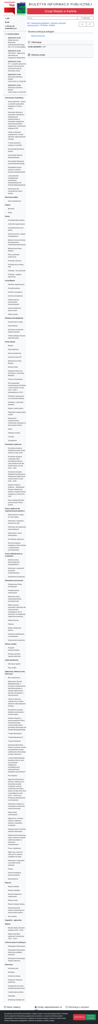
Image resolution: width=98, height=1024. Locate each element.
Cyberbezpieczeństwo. (16, 992)
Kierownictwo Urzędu (15, 322)
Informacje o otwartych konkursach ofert (16, 522)
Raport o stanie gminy (15, 408)
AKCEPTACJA (79, 1017)
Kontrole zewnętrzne (15, 292)
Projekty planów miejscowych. (13, 592)
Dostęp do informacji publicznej (15, 981)
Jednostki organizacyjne (16, 224)
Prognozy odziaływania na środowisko (16, 635)
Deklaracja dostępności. (16, 1000)
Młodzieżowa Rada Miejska (14, 250)
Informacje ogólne (14, 664)
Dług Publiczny (13, 349)
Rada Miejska (13, 326)
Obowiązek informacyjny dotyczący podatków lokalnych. (16, 952)
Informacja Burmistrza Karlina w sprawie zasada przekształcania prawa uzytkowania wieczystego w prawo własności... (17, 749)
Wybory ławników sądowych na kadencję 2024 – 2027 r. (16, 936)
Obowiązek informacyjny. (16, 946)
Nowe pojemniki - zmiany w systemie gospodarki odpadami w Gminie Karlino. (17, 105)
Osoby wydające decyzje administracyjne (16, 337)
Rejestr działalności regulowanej (15, 895)
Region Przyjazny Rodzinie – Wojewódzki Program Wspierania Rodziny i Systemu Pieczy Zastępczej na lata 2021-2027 (17, 490)
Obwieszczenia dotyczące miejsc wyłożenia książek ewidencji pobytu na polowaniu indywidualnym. (17, 839)
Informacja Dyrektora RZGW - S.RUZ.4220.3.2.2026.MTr (17, 88)
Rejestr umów (13, 900)
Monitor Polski (13, 367)
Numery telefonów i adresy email (14, 309)
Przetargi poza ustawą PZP (15, 266)
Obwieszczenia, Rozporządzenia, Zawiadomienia (14, 562)
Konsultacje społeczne (16, 539)
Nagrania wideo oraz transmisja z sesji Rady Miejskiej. (16, 373)
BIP (8, 18)
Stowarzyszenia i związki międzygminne (16, 235)
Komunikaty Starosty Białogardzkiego (15, 156)
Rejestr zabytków (14, 890)
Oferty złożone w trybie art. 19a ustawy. (16, 516)
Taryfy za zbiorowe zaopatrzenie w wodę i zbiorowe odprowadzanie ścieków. (17, 135)
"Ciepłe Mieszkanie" (15, 733)
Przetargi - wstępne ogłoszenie (14, 276)
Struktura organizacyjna (16, 284)
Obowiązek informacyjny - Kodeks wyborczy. (17, 960)
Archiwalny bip (13, 968)
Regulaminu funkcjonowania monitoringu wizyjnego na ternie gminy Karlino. (17, 421)
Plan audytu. (12, 668)
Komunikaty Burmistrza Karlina (16, 150)
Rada (10, 212)
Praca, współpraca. (14, 848)
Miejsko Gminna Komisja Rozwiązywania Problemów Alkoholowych (17, 242)
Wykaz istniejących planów (14, 629)
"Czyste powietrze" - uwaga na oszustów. (15, 144)
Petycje (10, 869)
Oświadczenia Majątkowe (40, 23)
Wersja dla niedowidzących (11, 27)
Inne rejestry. (12, 916)
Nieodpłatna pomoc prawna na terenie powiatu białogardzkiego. (17, 170)
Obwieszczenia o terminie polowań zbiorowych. (17, 830)
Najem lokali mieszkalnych (12, 813)
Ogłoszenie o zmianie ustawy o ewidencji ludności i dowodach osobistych (15, 822)
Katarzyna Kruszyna (38, 36)
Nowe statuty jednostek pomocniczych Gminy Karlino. (16, 502)
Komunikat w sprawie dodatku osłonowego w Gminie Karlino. (16, 712)
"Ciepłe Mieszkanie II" (15, 737)
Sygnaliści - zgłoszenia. (13, 920)
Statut (10, 429)
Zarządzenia (12, 440)
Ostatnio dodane (13, 34)
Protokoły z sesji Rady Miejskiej (15, 403)
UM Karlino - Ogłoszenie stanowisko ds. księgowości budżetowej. (16, 54)
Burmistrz (11, 209)
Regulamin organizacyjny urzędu (17, 413)
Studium (11, 624)
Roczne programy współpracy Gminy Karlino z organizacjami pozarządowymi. (17, 546)
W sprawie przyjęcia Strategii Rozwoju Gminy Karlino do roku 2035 (16, 450)
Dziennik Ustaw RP (14, 357)
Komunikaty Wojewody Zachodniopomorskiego (16, 162)
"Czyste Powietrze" (14, 741)
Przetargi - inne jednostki (16, 271)
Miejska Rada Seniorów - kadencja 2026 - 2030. (17, 929)
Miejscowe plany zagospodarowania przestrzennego (14, 599)
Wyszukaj (86, 18)
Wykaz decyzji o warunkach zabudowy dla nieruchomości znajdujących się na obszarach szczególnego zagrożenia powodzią (17, 610)
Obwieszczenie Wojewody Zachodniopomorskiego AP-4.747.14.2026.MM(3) (17, 42)
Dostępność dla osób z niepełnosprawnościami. (16, 987)
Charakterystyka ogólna (16, 220)
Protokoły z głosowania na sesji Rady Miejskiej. (16, 397)
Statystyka (11, 996)
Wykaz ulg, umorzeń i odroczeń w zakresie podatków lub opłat (15, 854)
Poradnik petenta (14, 288)
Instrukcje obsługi (14, 976)
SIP (8, 22)
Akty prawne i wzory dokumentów (15, 534)
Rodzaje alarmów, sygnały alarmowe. (14, 655)
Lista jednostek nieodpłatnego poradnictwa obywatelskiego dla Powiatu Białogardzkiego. (17, 180)
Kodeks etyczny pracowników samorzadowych (13, 302)
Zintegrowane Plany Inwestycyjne (15, 585)
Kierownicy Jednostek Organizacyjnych (15, 331)
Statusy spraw (13, 314)
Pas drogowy (12, 776)
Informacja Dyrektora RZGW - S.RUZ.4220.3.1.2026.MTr (17, 78)
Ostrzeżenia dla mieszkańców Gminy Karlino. (15, 191)
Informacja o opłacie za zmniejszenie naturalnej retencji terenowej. (16, 806)
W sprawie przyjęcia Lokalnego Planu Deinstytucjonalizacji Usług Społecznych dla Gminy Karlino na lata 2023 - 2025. (16, 462)
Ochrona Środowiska (15, 379)
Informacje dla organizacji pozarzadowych (17, 528)
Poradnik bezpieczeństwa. (14, 649)
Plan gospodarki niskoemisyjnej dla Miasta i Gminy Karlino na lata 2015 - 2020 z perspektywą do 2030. (17, 387)
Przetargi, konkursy (14, 261)
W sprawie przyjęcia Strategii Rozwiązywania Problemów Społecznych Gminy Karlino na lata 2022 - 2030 (16, 476)
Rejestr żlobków (13, 886)
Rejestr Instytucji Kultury (16, 904)
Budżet (10, 346)
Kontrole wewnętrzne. (15, 296)
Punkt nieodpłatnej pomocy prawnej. (14, 874)
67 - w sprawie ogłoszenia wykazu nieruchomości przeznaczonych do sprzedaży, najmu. (17, 66)
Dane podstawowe (14, 201)
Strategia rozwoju (14, 433)
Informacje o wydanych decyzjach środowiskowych (16, 570)
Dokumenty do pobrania (16, 577)
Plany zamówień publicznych (14, 256)
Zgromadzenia (13, 879)
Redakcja (11, 972)
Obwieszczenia (13, 620)
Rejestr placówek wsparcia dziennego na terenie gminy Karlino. (16, 910)
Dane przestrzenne (14, 353)
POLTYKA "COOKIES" (91, 1017)
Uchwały (11, 437)
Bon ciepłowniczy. (14, 678)
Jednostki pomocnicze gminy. (15, 229)
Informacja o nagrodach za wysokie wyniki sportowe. (16, 863)
